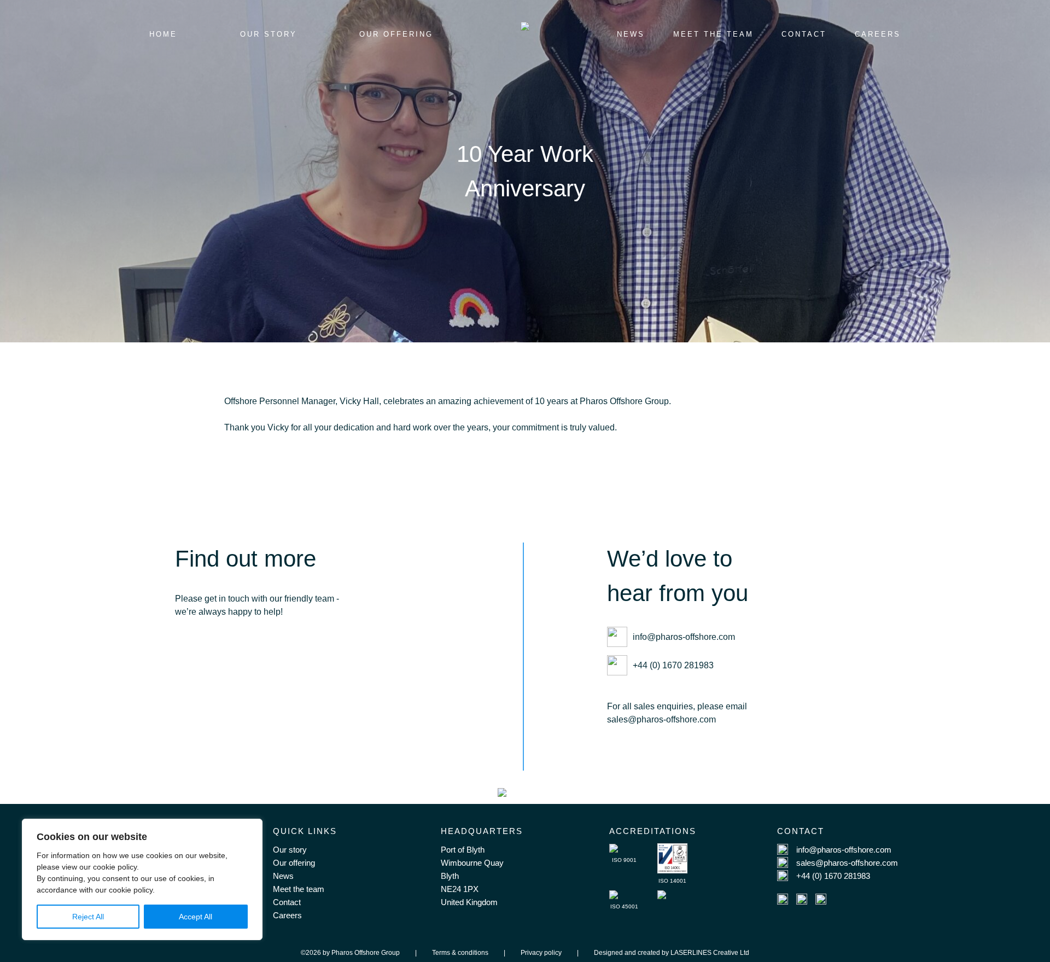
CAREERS (878, 34)
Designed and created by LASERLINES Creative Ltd (671, 953)
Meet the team (298, 889)
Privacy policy (541, 953)
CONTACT (803, 34)
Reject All (88, 916)
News (283, 876)
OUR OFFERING (396, 34)
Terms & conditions (460, 953)
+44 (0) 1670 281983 (673, 665)
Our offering (294, 862)
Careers (287, 915)
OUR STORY (268, 34)
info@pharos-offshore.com (684, 637)
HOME (163, 34)
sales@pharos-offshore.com (847, 862)
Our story (290, 849)
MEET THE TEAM (713, 34)
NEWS (631, 34)
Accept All (195, 916)
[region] (142, 879)
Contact (287, 902)
